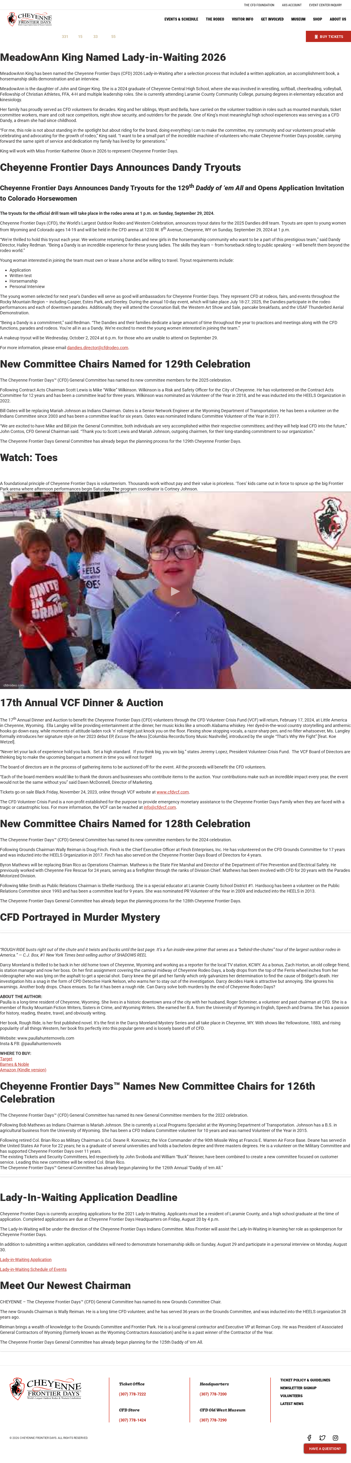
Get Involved (272, 19)
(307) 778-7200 (213, 1394)
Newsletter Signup (298, 1388)
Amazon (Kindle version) (23, 1069)
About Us (338, 19)
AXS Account (292, 5)
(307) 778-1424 (132, 1420)
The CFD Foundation (259, 5)
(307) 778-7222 (132, 1394)
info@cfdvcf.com (160, 807)
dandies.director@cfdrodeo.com (97, 347)
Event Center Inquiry (325, 5)
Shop (317, 19)
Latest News (291, 1404)
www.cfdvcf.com (173, 792)
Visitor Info (242, 19)
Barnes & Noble (14, 1064)
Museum (298, 19)
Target (6, 1058)
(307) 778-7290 (213, 1420)
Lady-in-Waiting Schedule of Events (33, 1269)
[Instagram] (335, 1438)
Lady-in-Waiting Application (26, 1259)
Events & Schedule (181, 19)
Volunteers (291, 1396)
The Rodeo (215, 19)
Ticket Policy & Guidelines (305, 1380)
